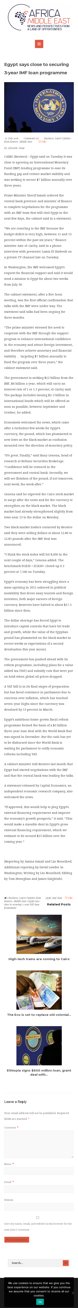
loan (59, 897)
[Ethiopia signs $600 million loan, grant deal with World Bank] (39, 1045)
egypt (48, 897)
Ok (40, 1301)
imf (54, 897)
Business (49, 138)
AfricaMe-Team (16, 148)
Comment (11, 1127)
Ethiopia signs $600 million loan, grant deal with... (39, 1072)
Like (43, 141)
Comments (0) (31, 138)
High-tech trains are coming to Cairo (39, 959)
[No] (73, 1293)
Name (9, 1164)
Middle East (25, 141)
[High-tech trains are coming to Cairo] (39, 934)
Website (8, 1200)
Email (9, 1182)
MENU (39, 44)
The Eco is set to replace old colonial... (39, 1015)
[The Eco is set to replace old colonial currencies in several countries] (39, 990)
